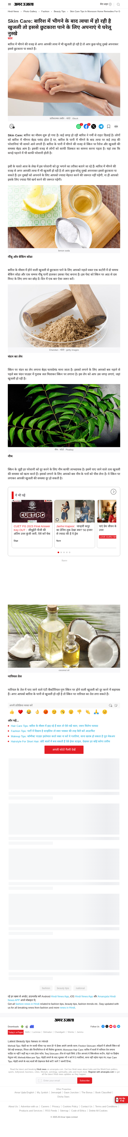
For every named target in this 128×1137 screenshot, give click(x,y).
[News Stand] (32, 1026)
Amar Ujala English (24, 1092)
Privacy (56, 1106)
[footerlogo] (64, 1020)
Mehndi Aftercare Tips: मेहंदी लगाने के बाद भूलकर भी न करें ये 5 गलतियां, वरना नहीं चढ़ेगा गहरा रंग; (62, 1057)
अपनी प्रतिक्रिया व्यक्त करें (21, 705)
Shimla (71, 1032)
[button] (58, 552)
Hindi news (42, 1069)
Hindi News (13, 11)
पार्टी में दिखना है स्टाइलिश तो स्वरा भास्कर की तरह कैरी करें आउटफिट (53, 731)
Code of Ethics (78, 1110)
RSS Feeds (51, 1110)
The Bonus (87, 1092)
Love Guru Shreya (111, 537)
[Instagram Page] (114, 1026)
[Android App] (22, 1026)
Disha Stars (63, 1096)
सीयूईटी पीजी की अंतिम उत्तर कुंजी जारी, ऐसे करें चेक (32, 530)
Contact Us (86, 1106)
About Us (13, 1106)
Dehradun (47, 1032)
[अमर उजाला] (24, 5)
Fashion (45, 11)
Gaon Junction (71, 1092)
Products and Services (30, 1110)
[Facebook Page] (103, 1026)
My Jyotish (42, 1092)
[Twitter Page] (106, 1026)
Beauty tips (59, 11)
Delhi (27, 1032)
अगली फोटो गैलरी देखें (64, 749)
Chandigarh (60, 1032)
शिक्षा (16, 541)
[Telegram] (118, 1026)
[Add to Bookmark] (108, 126)
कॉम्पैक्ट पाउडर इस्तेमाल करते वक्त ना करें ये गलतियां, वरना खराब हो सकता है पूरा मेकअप (63, 736)
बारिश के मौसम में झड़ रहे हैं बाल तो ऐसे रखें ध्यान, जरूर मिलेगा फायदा (54, 725)
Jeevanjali (56, 1092)
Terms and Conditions (106, 1106)
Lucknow (36, 1032)
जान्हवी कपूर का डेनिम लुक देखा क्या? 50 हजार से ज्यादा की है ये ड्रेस (74, 530)
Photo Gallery (30, 11)
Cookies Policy (70, 1106)
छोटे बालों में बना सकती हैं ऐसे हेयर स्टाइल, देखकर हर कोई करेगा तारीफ (60, 741)
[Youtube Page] (110, 1026)
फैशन (58, 541)
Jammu (80, 1032)
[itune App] (26, 1026)
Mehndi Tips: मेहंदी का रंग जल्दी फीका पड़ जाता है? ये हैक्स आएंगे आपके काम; (43, 1045)
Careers (45, 1106)
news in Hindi (67, 1007)
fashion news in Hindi (27, 1004)
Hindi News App (60, 996)
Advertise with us (29, 1106)
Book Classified (103, 1092)
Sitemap (64, 1110)
